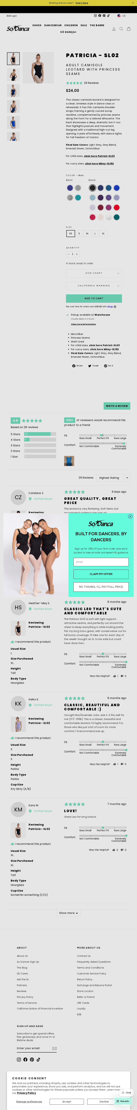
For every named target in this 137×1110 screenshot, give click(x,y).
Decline (104, 1101)
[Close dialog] (130, 516)
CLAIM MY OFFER (101, 574)
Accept (66, 1101)
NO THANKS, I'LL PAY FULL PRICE (101, 587)
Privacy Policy (26, 1093)
